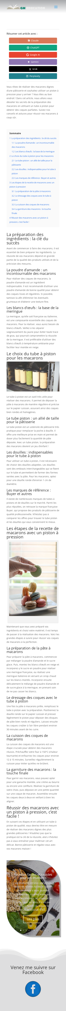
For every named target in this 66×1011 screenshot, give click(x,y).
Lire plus (33, 919)
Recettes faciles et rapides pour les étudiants (33, 876)
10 (45, 930)
